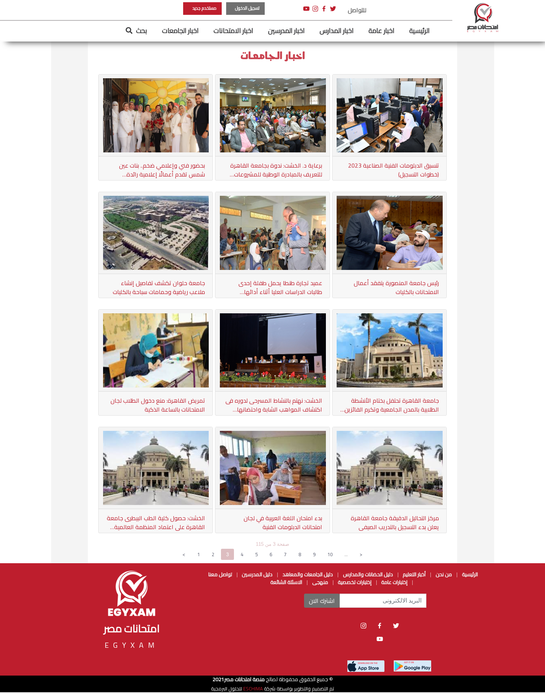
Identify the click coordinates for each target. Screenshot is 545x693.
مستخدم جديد (204, 8)
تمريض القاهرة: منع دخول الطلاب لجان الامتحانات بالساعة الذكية (157, 405)
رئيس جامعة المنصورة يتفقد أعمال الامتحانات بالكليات (396, 287)
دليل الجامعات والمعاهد (308, 574)
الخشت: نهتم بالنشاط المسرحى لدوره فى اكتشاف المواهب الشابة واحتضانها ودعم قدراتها (273, 405)
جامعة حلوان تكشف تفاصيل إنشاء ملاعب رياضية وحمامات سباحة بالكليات (159, 287)
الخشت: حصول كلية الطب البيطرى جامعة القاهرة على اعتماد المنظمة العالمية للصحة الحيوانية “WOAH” (156, 522)
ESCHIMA (252, 688)
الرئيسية (419, 30)
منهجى (320, 582)
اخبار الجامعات (180, 30)
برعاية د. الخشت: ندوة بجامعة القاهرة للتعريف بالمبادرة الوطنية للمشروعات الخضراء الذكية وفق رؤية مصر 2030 (276, 170)
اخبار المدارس (337, 30)
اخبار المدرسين (286, 30)
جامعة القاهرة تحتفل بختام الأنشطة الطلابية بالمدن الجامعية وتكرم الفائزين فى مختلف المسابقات (391, 405)
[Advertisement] (35, 111)
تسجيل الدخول (247, 8)
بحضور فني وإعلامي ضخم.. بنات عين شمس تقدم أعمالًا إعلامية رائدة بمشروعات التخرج (162, 170)
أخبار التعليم (414, 574)
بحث (141, 30)
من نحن (444, 574)
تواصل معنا (220, 574)
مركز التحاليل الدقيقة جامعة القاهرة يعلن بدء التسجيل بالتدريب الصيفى (395, 522)
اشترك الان (322, 600)
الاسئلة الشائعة (286, 582)
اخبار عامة (381, 30)
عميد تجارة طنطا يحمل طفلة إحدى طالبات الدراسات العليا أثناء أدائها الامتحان (280, 287)
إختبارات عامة (393, 582)
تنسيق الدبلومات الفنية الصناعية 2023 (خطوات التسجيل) (393, 170)
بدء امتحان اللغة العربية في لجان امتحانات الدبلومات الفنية (283, 522)
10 (330, 554)
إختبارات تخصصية (354, 582)
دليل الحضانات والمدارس (368, 574)
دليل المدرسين (256, 574)
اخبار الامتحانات (233, 30)
